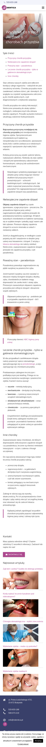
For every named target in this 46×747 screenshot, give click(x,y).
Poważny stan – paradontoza (20, 66)
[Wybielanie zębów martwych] (20, 683)
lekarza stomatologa (11, 244)
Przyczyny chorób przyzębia (19, 58)
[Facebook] (5, 724)
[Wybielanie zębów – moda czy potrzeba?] (20, 658)
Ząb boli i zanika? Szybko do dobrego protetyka (23, 569)
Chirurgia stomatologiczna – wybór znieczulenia (23, 621)
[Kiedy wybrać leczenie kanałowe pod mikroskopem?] (20, 608)
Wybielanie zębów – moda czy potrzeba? (20, 646)
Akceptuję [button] (38, 741)
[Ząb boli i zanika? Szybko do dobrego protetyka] (20, 580)
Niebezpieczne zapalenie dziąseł (22, 62)
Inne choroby (13, 76)
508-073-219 (13, 713)
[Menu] (43, 8)
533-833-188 (11, 2)
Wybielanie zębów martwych (15, 671)
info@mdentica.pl (15, 720)
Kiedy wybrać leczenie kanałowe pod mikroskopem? (18, 595)
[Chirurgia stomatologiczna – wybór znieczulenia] (20, 633)
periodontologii (28, 364)
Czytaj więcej (23, 744)
